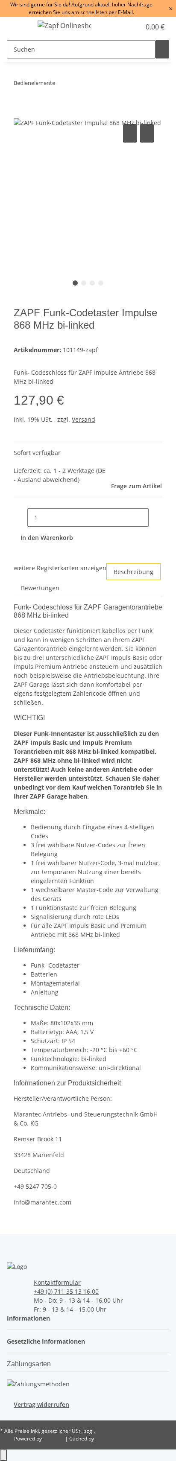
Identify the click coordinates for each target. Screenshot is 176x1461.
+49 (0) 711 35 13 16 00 (66, 1291)
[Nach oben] (3, 1455)
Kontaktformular (57, 1282)
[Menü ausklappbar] (17, 27)
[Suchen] (162, 49)
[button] (124, 26)
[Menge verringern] (20, 517)
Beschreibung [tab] (133, 572)
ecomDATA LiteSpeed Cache (128, 1438)
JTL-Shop (54, 1438)
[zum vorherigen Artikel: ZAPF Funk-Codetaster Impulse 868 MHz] (62, 85)
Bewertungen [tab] (40, 588)
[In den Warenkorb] (20, 112)
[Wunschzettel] (134, 26)
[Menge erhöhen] (155, 517)
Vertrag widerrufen (41, 1404)
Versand (83, 419)
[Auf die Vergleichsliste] (130, 133)
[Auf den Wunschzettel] (147, 133)
